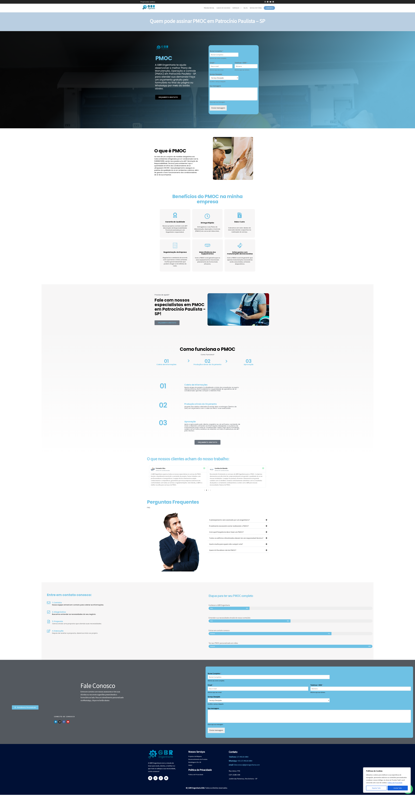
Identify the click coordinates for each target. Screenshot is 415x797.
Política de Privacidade (395, 783)
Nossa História (256, 8)
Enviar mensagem (218, 108)
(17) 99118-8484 (242, 757)
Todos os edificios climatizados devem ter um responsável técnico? (236, 538)
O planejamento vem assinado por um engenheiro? (229, 520)
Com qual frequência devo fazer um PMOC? (226, 532)
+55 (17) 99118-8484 (244, 761)
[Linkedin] (55, 721)
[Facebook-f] (63, 721)
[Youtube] (68, 721)
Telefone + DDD (241, 63)
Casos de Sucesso (223, 8)
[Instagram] (59, 721)
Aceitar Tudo (398, 788)
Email (212, 63)
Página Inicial (209, 8)
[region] (387, 780)
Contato (269, 8)
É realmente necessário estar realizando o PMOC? (229, 526)
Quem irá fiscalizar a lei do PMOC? (222, 550)
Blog (246, 8)
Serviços (235, 8)
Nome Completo (216, 51)
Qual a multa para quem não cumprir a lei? (226, 544)
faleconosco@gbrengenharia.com (247, 765)
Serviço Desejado (216, 74)
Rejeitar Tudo (376, 788)
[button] (149, 476)
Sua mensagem (215, 86)
